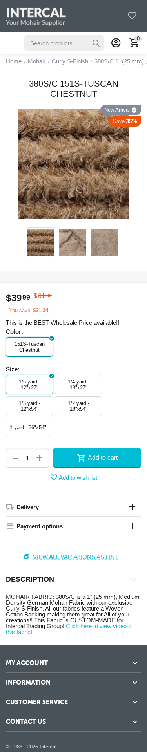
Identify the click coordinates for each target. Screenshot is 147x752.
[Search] (96, 43)
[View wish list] (132, 16)
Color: (14, 331)
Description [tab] (30, 579)
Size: (13, 369)
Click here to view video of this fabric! (69, 629)
